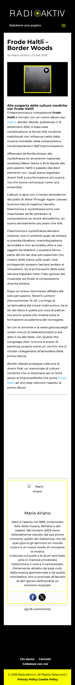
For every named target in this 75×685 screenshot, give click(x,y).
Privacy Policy (27, 679)
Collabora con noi (35, 664)
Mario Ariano (21, 55)
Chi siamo (27, 659)
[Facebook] (33, 597)
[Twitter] (42, 597)
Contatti (45, 659)
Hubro (11, 122)
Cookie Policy (48, 679)
